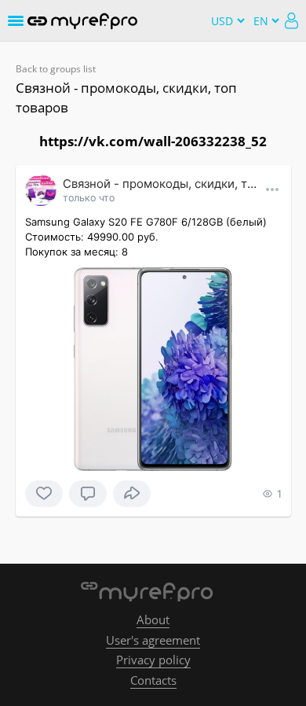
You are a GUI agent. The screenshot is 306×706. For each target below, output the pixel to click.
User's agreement (153, 640)
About (153, 619)
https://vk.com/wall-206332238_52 (153, 141)
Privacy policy (153, 659)
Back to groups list (56, 68)
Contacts (153, 680)
